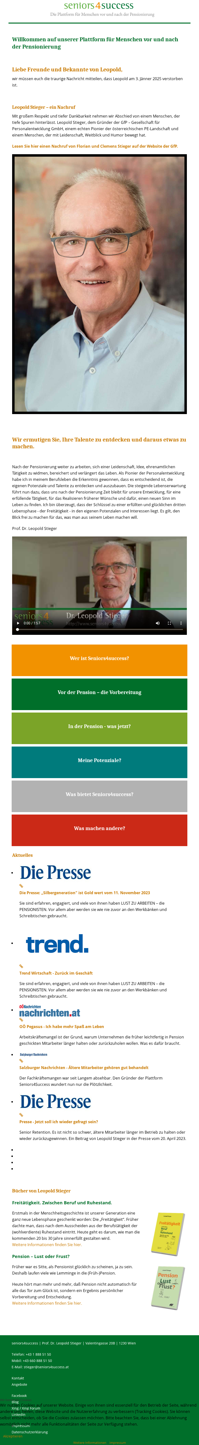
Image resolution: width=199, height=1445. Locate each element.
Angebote (19, 1384)
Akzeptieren (13, 1436)
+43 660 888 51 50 (37, 1360)
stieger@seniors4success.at (46, 1367)
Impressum (117, 1442)
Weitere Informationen (89, 1442)
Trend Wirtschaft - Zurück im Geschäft (56, 973)
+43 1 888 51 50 (38, 1354)
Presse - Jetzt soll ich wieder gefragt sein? (58, 1121)
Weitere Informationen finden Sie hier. (47, 1244)
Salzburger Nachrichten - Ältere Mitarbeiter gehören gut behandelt (84, 1067)
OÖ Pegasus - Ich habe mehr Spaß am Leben (61, 1026)
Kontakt (18, 1378)
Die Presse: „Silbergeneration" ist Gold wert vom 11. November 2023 (84, 892)
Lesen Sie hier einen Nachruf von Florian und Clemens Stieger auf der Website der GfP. (95, 146)
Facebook (19, 1395)
